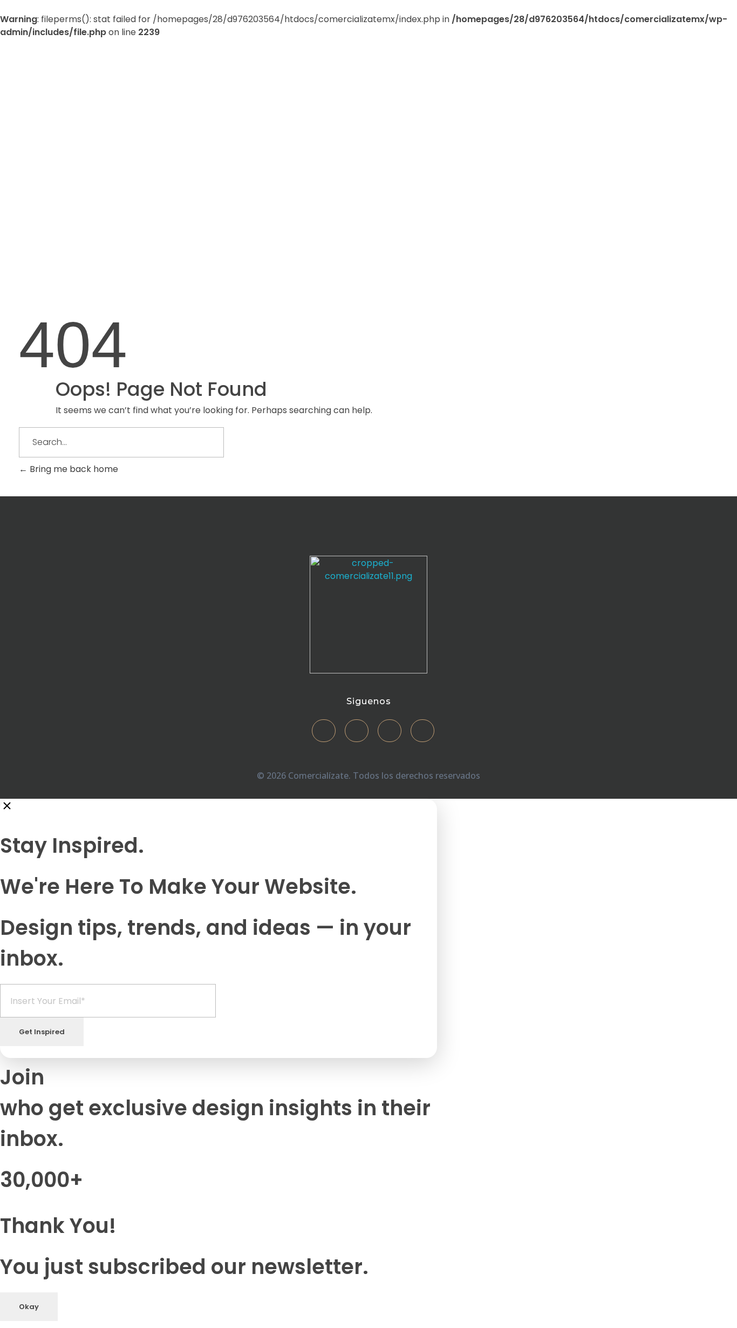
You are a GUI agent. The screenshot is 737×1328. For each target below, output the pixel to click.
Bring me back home (73, 469)
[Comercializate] (96, 130)
